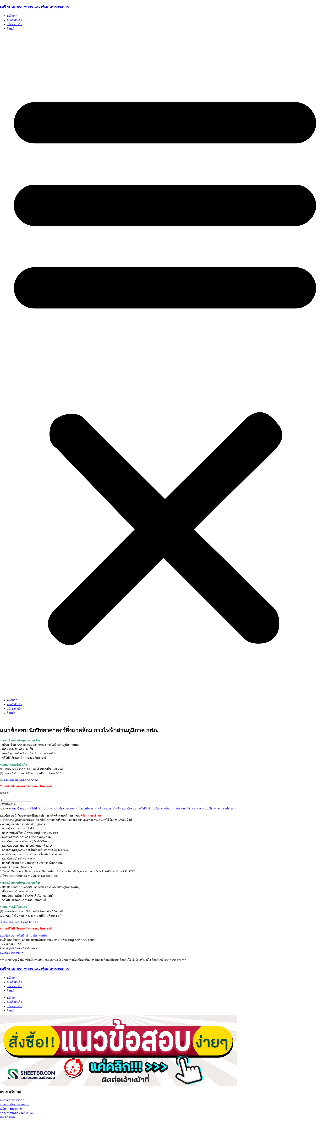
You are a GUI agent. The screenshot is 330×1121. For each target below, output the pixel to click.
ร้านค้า (11, 28)
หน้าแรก (12, 15)
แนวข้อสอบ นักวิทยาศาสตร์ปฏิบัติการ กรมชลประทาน (204, 808)
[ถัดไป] (324, 560)
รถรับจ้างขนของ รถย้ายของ (16, 1113)
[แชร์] (318, 4)
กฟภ (87, 808)
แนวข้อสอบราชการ (66, 808)
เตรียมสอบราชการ (11, 1108)
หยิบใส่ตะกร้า (8, 804)
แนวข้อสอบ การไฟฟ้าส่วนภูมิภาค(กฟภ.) (146, 808)
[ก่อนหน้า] (6, 560)
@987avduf (15, 948)
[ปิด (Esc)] (326, 4)
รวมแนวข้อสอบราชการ (14, 1104)
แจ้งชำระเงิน (14, 24)
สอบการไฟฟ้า (112, 808)
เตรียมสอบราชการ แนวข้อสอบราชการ (34, 969)
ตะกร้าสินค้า (14, 20)
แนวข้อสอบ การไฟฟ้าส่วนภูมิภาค (32, 808)
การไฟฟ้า (97, 808)
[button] (165, 364)
